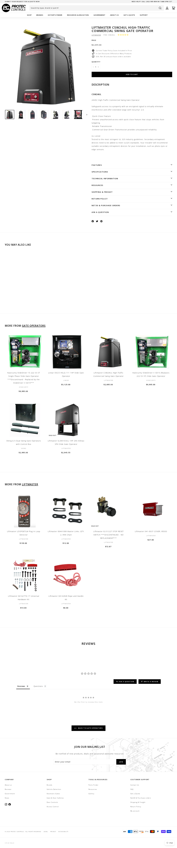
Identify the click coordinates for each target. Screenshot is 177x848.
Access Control (53, 807)
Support (144, 15)
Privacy (53, 831)
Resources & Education (78, 15)
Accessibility (63, 831)
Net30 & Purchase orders (106, 205)
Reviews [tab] (21, 686)
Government (99, 15)
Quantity (96, 62)
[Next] (85, 114)
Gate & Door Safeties (55, 798)
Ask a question (100, 212)
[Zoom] (46, 67)
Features (97, 165)
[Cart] (173, 8)
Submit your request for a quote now (22, 1)
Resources (97, 185)
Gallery (91, 794)
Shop (29, 15)
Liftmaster (96, 35)
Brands (39, 15)
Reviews (8, 789)
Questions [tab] (38, 686)
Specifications (100, 172)
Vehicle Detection (54, 789)
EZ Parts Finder (55, 15)
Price (94, 40)
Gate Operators (34, 325)
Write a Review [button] (151, 681)
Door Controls (52, 802)
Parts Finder (93, 785)
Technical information (105, 178)
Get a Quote (129, 15)
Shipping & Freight (102, 192)
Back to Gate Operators (90, 728)
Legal (46, 831)
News (7, 798)
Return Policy (100, 198)
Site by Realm (9, 843)
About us (114, 15)
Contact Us (134, 785)
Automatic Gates (53, 794)
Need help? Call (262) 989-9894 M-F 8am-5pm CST (152, 1)
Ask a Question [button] (126, 681)
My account (135, 811)
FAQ (132, 789)
